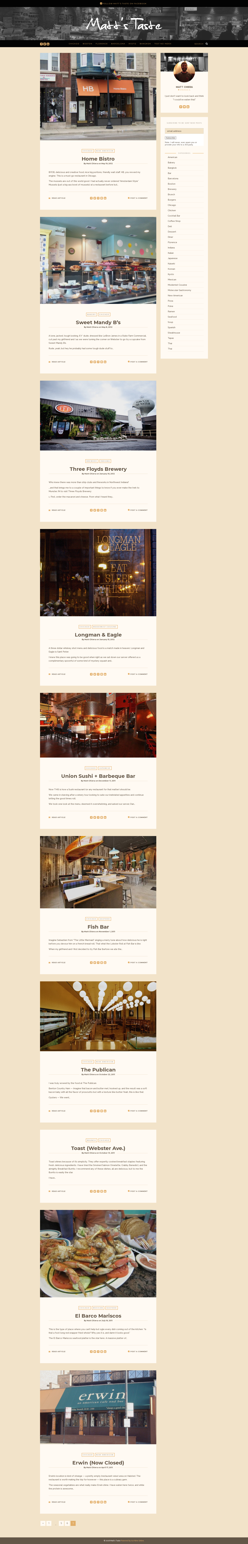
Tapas (171, 338)
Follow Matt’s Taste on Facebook (123, 3)
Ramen (171, 311)
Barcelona (118, 44)
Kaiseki (171, 263)
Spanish (171, 327)
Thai (170, 343)
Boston (87, 44)
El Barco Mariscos (98, 1316)
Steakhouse (174, 332)
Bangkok (145, 44)
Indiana (105, 461)
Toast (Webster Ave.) (98, 1148)
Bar (169, 173)
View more (98, 96)
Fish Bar (98, 927)
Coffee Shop (174, 221)
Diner (170, 237)
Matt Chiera (92, 163)
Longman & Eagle (98, 635)
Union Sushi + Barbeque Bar (98, 776)
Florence (102, 44)
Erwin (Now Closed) (98, 1463)
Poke (170, 306)
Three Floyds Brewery (98, 469)
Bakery (91, 314)
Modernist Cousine (105, 627)
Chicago (74, 44)
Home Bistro (98, 159)
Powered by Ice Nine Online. (132, 1541)
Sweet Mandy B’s (98, 322)
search (199, 44)
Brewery (92, 461)
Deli (170, 226)
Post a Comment (139, 198)
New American (105, 151)
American (172, 157)
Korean (171, 269)
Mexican (98, 1308)
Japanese (105, 768)
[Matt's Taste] (124, 23)
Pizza (170, 301)
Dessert (172, 231)
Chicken (172, 210)
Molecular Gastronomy (179, 290)
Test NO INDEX (163, 44)
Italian (171, 253)
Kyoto (132, 44)
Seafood (105, 919)
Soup (170, 322)
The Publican (98, 1070)
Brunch (91, 1140)
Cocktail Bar (174, 215)
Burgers (172, 200)
